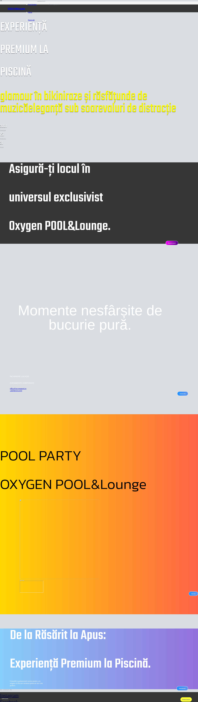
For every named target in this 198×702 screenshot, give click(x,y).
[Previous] (22, 580)
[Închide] (20, 580)
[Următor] (23, 580)
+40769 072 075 (16, 390)
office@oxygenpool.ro (18, 388)
